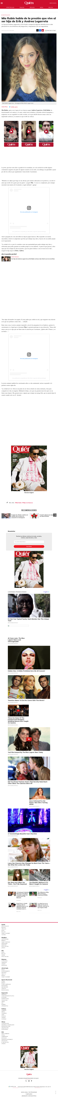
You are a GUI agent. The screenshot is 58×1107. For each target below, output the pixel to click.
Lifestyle (4, 988)
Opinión (3, 963)
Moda (41, 7)
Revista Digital (53, 3)
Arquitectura (5, 1027)
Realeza (22, 7)
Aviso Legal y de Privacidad (29, 1092)
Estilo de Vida (5, 946)
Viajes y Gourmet (6, 933)
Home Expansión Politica (8, 995)
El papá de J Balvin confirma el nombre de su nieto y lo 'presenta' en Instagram (19, 516)
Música (3, 975)
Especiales (4, 965)
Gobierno (4, 1010)
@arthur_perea (14, 107)
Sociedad (4, 1019)
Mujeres (4, 959)
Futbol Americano (6, 984)
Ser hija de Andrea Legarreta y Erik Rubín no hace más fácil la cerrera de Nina (33, 259)
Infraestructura (6, 1026)
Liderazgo (4, 962)
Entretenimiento (6, 971)
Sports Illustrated (7, 980)
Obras (3, 1001)
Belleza (51, 7)
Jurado (3, 947)
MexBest (4, 937)
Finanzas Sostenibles (7, 1039)
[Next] (54, 515)
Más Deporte (5, 987)
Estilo (3, 969)
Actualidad (4, 960)
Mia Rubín (19, 502)
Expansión (5, 993)
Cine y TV (4, 974)
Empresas (4, 994)
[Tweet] (37, 30)
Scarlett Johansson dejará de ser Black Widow (48, 515)
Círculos (32, 7)
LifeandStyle (5, 1005)
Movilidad (4, 1038)
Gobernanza (5, 1036)
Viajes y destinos (6, 942)
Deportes (4, 972)
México (3, 1011)
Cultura (4, 934)
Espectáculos (10, 7)
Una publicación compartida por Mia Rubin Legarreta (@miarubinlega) (29, 231)
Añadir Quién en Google (51, 30)
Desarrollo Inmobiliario (8, 1024)
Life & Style (5, 968)
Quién (3, 924)
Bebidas (3, 940)
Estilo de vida (5, 956)
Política (4, 1009)
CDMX (3, 1014)
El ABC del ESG (5, 1042)
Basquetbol (5, 985)
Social (3, 1035)
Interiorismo (5, 1029)
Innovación (4, 1040)
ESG (3, 1032)
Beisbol (3, 982)
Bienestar (4, 944)
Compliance (29, 1094)
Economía (4, 997)
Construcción (5, 1023)
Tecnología (4, 1000)
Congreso (4, 1013)
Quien (26, 1081)
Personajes (4, 943)
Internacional (5, 998)
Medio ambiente (5, 1033)
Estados (4, 1016)
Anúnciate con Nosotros (29, 1096)
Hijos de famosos (28, 502)
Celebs (3, 955)
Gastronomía (5, 939)
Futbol (3, 981)
